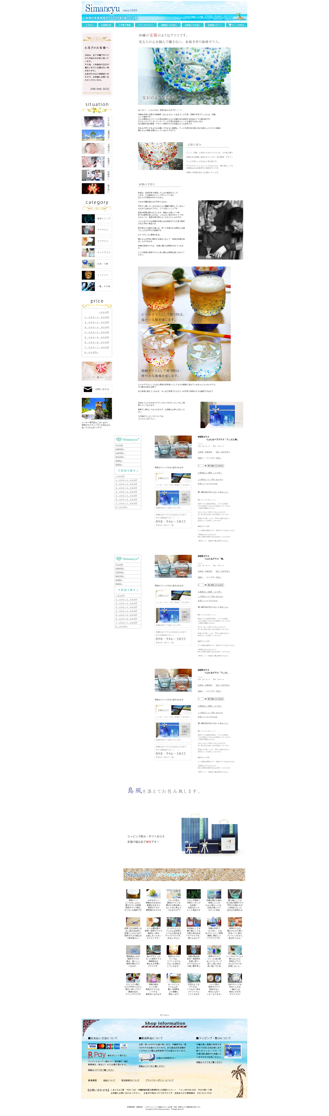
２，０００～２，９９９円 (96, 322)
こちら (225, 492)
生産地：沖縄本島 (205, 452)
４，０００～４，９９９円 (96, 332)
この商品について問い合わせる (210, 479)
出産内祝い (120, 453)
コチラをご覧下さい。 (147, 418)
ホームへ (164, 1015)
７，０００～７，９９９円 (96, 347)
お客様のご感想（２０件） (210, 473)
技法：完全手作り (223, 452)
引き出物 (119, 445)
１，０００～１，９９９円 (96, 317)
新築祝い (119, 465)
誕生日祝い (120, 457)
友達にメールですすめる (208, 484)
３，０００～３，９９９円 (96, 327)
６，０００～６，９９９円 (96, 342)
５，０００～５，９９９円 (96, 337)
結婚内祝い (120, 449)
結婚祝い (119, 461)
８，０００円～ (91, 352)
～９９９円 (103, 312)
